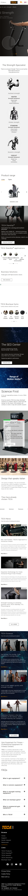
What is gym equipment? (11, 778)
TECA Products (6, 851)
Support (4, 838)
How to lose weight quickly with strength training (12, 686)
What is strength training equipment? (12, 792)
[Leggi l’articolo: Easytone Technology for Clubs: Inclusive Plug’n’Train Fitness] (14, 562)
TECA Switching (6, 857)
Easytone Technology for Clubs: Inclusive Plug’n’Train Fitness (12, 572)
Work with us (5, 877)
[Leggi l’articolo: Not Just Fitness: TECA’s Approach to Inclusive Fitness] (14, 530)
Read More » (4, 553)
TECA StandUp (6, 853)
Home (3, 836)
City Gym (22, 317)
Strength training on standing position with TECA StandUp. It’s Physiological (12, 604)
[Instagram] (12, 864)
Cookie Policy (5, 874)
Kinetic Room (17, 317)
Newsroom (5, 842)
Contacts (4, 844)
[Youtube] (16, 864)
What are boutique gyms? (12, 800)
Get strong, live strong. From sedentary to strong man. (11, 655)
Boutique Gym (6, 860)
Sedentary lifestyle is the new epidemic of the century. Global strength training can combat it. (12, 716)
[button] (3, 179)
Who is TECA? (8, 814)
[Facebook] (8, 864)
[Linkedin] (20, 864)
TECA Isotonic (6, 855)
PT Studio (11, 317)
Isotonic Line (14, 201)
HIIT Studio (6, 317)
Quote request (6, 840)
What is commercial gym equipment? (11, 807)
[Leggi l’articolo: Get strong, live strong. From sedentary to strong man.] (14, 645)
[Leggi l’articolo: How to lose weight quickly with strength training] (14, 676)
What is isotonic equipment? (13, 785)
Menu (4, 2)
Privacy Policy (5, 871)
